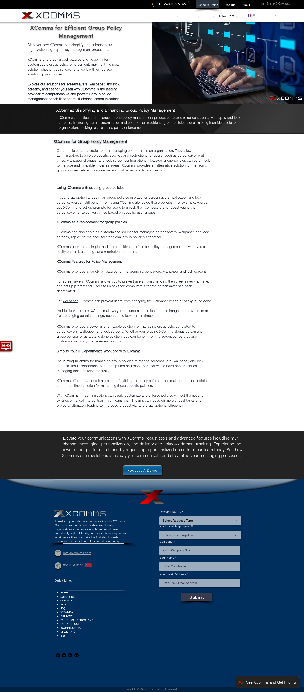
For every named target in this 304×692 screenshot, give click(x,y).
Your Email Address (173, 574)
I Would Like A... (170, 511)
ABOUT (64, 604)
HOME (64, 592)
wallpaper (70, 301)
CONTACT (66, 600)
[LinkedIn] (70, 655)
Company (166, 541)
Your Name (167, 557)
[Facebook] (58, 655)
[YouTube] (76, 655)
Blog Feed (60, 639)
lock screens (79, 310)
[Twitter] (64, 655)
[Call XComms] (58, 565)
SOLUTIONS (67, 596)
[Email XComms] (58, 553)
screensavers (73, 281)
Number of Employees (175, 526)
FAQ (62, 608)
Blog (63, 635)
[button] (246, 5)
